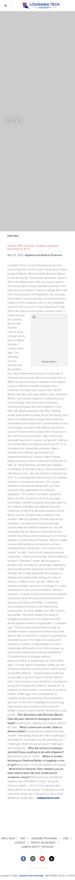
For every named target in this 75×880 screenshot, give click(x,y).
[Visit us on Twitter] (51, 858)
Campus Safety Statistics (38, 846)
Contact (19, 842)
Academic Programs (44, 838)
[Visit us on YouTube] (42, 858)
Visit (23, 838)
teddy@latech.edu (48, 798)
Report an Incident (43, 842)
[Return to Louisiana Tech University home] (40, 6)
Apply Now (7, 838)
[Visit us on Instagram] (32, 858)
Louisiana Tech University (31, 875)
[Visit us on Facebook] (23, 858)
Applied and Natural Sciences (43, 255)
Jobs (66, 838)
